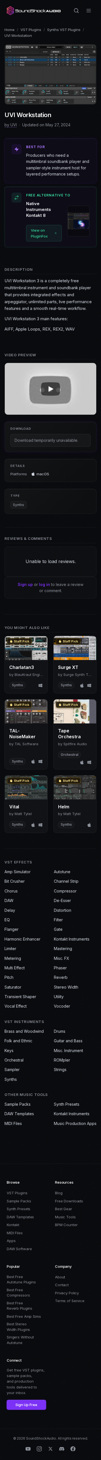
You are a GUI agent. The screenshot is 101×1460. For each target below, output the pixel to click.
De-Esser (62, 900)
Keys (8, 1050)
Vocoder (62, 1006)
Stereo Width (66, 987)
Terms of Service (69, 1300)
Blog (58, 1193)
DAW (8, 900)
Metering (12, 958)
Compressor (65, 891)
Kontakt (13, 1224)
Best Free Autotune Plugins (21, 1279)
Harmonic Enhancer (22, 939)
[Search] (76, 10)
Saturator (12, 987)
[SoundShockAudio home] (34, 10)
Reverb (61, 977)
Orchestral (14, 1060)
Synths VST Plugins (64, 29)
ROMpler (62, 1060)
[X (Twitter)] (50, 1448)
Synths (18, 505)
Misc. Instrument (68, 1050)
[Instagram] (39, 1448)
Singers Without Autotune (20, 1340)
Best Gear (63, 1209)
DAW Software (19, 1249)
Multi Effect (14, 967)
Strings (60, 1069)
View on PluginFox (39, 233)
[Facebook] (72, 1448)
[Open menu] (88, 10)
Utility (59, 996)
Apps (11, 1240)
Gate (58, 929)
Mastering (63, 948)
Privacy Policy (67, 1293)
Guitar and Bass (68, 1040)
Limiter (10, 948)
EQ (7, 919)
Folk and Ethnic (18, 1040)
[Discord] (61, 1448)
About (60, 1277)
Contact (62, 1285)
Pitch (8, 977)
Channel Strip (66, 881)
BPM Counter (66, 1224)
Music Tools (65, 1217)
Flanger (11, 929)
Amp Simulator (17, 871)
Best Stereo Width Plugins (18, 1327)
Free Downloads (69, 1201)
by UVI (10, 124)
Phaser (60, 967)
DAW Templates (19, 1113)
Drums (59, 1031)
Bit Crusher (14, 881)
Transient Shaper (20, 996)
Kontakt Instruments (71, 939)
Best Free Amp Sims (24, 1316)
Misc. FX (61, 958)
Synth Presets (66, 1104)
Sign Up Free (26, 1404)
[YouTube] (28, 1448)
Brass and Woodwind (24, 1031)
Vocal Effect (15, 1006)
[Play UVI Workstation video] (50, 389)
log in (44, 584)
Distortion (62, 910)
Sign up (25, 584)
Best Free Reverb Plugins (19, 1306)
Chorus (11, 891)
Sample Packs (17, 1104)
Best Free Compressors (18, 1293)
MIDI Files (13, 1123)
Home (9, 29)
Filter (58, 919)
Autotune (62, 871)
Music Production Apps (75, 1123)
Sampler (12, 1069)
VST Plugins (30, 29)
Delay (9, 910)
